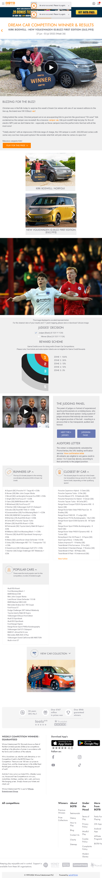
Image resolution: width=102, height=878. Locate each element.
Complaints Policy (87, 848)
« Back (2, 30)
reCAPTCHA (73, 875)
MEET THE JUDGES (65, 434)
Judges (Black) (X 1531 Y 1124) (50, 333)
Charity (73, 839)
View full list (62, 559)
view (65, 323)
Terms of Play (85, 818)
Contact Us (74, 835)
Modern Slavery (85, 855)
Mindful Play (85, 833)
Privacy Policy (85, 825)
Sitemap (73, 844)
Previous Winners (61, 811)
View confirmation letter (74, 453)
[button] (49, 184)
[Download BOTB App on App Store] (62, 744)
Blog (72, 830)
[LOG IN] (94, 3)
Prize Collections (63, 819)
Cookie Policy (85, 840)
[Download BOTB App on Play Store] (89, 743)
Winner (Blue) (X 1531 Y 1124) (53, 337)
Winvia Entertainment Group (17, 790)
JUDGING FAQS (85, 434)
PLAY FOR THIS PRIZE (15, 145)
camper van (54, 120)
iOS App (98, 824)
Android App (97, 830)
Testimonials (75, 813)
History (73, 818)
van (33, 111)
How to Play (73, 824)
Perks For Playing (98, 818)
